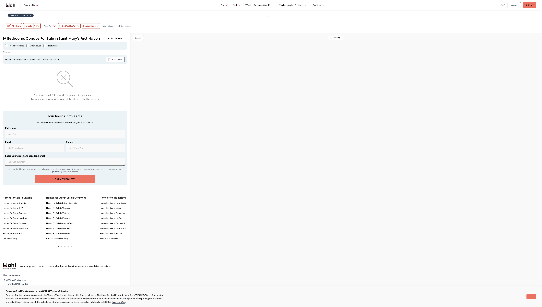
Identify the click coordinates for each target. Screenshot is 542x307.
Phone (69, 142)
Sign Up (530, 5)
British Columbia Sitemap (57, 238)
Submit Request (65, 179)
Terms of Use (118, 302)
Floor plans (52, 45)
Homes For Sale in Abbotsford (59, 223)
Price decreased (16, 45)
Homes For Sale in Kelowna (58, 218)
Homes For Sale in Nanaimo (58, 233)
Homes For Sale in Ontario (14, 203)
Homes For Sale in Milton (110, 208)
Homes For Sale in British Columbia (61, 203)
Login (514, 5)
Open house (35, 45)
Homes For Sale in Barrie (13, 233)
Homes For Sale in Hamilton (15, 218)
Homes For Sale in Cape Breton (113, 228)
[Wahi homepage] (11, 5)
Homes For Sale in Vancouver (59, 208)
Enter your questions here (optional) (25, 155)
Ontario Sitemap (10, 238)
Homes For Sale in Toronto (14, 213)
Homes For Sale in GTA (13, 208)
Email (8, 142)
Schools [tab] (138, 38)
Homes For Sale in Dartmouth (112, 223)
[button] (65, 275)
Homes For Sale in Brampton (15, 228)
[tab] (14, 26)
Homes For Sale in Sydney (111, 233)
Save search (126, 26)
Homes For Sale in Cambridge (112, 213)
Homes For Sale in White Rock (59, 228)
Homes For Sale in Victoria (57, 213)
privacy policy (57, 172)
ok (531, 296)
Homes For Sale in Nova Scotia (113, 203)
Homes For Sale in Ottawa (14, 223)
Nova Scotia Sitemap (109, 238)
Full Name (10, 128)
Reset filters (107, 26)
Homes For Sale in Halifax (111, 218)
